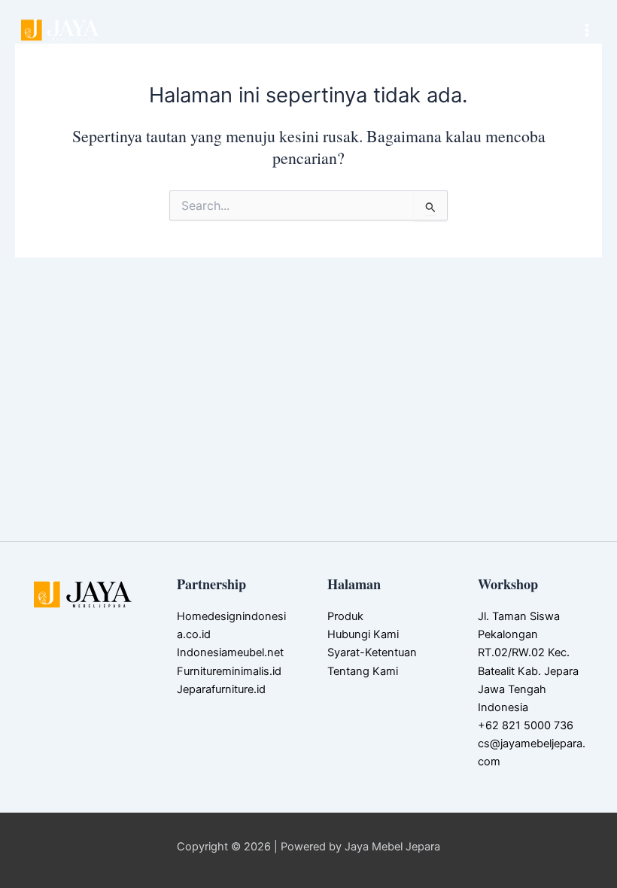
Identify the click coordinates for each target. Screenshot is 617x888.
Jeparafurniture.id (221, 689)
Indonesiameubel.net (230, 652)
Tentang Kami (362, 671)
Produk (345, 616)
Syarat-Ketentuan (372, 652)
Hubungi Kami (363, 634)
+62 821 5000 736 (525, 725)
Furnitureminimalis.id (229, 671)
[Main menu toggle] (587, 30)
